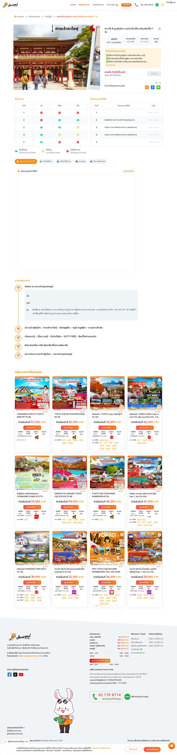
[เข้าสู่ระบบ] (171, 5)
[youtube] (21, 675)
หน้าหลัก (73, 5)
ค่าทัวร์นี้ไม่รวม (65, 162)
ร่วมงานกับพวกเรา (138, 653)
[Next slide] (97, 57)
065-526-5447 (123, 646)
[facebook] (9, 675)
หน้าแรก (21, 16)
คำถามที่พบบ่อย (99, 162)
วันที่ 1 (18, 289)
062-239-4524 (123, 643)
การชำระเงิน (135, 650)
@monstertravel (139, 697)
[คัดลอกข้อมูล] (159, 29)
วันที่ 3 (18, 339)
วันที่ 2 (18, 330)
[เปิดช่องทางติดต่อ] (171, 745)
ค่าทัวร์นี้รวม (47, 162)
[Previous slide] (16, 57)
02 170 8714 (147, 4)
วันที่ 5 (18, 356)
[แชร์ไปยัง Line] (158, 88)
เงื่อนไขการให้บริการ (142, 741)
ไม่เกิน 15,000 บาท (156, 643)
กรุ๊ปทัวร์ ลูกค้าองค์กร (139, 646)
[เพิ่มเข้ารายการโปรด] (46, 380)
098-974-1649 (123, 641)
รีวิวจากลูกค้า (111, 5)
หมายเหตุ (82, 162)
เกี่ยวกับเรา (135, 639)
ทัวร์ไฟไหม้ (126, 4)
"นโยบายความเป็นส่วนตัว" (101, 748)
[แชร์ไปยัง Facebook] (152, 88)
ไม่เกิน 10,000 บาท (156, 639)
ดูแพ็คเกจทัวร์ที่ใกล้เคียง (113, 76)
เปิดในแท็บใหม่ (129, 172)
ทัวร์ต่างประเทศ (84, 5)
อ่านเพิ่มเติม (110, 65)
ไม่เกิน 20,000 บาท (156, 646)
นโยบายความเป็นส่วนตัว (161, 741)
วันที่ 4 (18, 347)
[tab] (48, 87)
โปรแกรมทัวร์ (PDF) (27, 162)
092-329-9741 (123, 649)
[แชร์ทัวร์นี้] (147, 88)
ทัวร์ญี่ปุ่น (48, 17)
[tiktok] (15, 675)
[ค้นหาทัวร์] (162, 5)
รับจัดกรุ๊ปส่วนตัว (98, 5)
